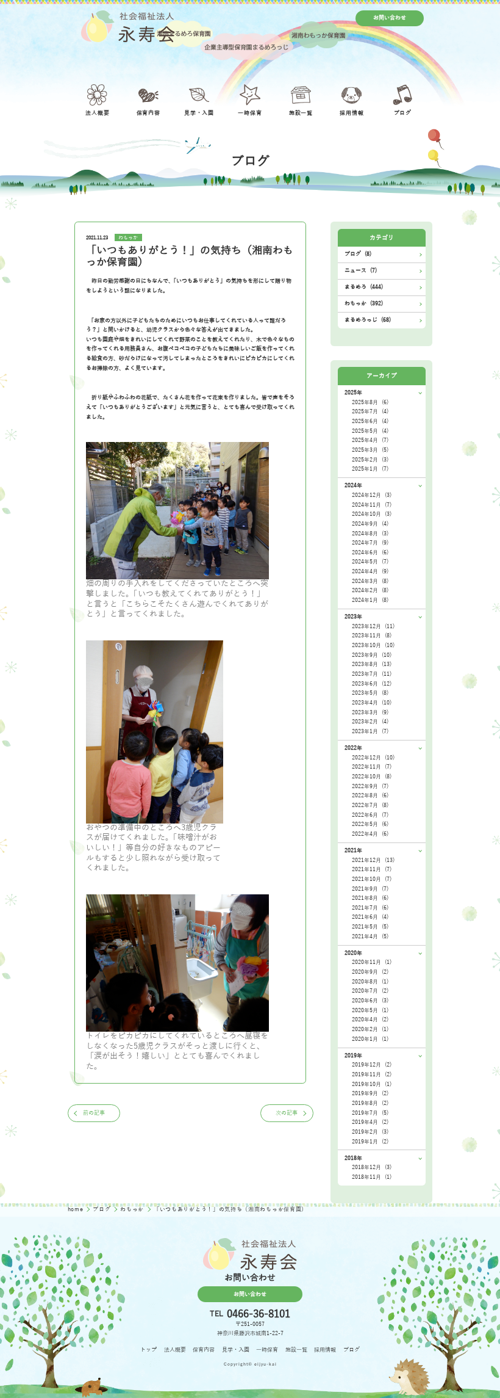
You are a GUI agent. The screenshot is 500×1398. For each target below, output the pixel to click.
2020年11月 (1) (371, 962)
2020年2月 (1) (370, 1029)
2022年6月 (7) (370, 815)
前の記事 (94, 1113)
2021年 (353, 850)
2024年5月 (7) (370, 562)
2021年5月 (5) (370, 927)
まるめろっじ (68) (368, 320)
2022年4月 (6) (370, 834)
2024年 (353, 485)
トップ (148, 1350)
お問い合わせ (389, 18)
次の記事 (287, 1113)
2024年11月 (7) (371, 505)
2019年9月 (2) (370, 1093)
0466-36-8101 (258, 1314)
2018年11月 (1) (371, 1177)
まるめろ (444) (364, 287)
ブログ (103, 1209)
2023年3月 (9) (370, 712)
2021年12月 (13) (373, 860)
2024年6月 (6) (370, 552)
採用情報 (325, 1350)
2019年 (353, 1055)
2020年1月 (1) (370, 1039)
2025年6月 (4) (370, 421)
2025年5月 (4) (370, 431)
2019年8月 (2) (370, 1103)
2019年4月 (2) (370, 1122)
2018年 (353, 1158)
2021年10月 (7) (371, 879)
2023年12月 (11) (373, 626)
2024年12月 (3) (371, 495)
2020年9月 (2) (370, 972)
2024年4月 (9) (370, 571)
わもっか (128, 238)
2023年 (353, 617)
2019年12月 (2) (371, 1065)
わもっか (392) (364, 303)
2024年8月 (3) (370, 534)
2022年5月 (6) (370, 824)
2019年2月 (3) (370, 1132)
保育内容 (204, 1350)
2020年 (353, 953)
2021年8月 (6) (370, 898)
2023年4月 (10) (371, 703)
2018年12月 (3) (371, 1167)
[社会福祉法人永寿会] (128, 26)
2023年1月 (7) (370, 731)
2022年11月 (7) (371, 767)
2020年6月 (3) (370, 1001)
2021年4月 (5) (370, 936)
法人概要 (175, 1350)
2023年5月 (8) (370, 693)
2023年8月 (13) (371, 664)
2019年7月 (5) (370, 1113)
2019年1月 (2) (370, 1142)
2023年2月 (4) (370, 722)
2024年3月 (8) (370, 581)
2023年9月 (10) (371, 655)
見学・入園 (235, 1350)
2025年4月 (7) (370, 440)
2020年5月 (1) (370, 1010)
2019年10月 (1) (371, 1084)
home (76, 1209)
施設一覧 (296, 1350)
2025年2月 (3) (370, 460)
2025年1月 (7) (370, 469)
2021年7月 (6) (370, 908)
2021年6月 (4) (370, 917)
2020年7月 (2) (370, 991)
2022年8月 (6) (370, 795)
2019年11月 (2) (371, 1074)
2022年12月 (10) (373, 758)
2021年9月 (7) (370, 889)
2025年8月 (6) (370, 402)
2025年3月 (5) (370, 450)
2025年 (353, 392)
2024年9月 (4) (370, 524)
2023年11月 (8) (371, 635)
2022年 (353, 748)
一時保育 (267, 1350)
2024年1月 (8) (370, 600)
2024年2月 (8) (370, 590)
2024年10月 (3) (371, 514)
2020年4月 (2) (370, 1019)
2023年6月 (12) (371, 684)
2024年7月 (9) (370, 543)
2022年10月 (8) (371, 776)
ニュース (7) (361, 270)
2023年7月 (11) (371, 674)
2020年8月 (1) (370, 982)
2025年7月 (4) (370, 411)
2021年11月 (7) (371, 869)
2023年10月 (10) (373, 645)
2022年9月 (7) (370, 786)
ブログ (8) (358, 254)
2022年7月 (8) (370, 805)
